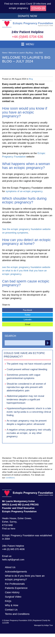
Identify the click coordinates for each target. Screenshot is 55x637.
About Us (10, 567)
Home (4, 53)
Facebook (17, 309)
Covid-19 (38, 8)
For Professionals (15, 583)
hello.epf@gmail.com (13, 559)
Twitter (16, 314)
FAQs (8, 601)
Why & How (11, 605)
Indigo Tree (48, 625)
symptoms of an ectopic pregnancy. (24, 191)
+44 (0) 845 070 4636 (13, 549)
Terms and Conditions (17, 614)
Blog (31, 79)
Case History (12, 592)
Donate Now (27, 16)
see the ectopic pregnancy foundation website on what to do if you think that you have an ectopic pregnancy (26, 270)
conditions (10, 477)
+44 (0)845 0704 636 (27, 37)
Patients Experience (16, 588)
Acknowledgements (16, 571)
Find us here (8, 528)
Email (16, 324)
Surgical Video (13, 596)
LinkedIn (16, 319)
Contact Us (11, 609)
